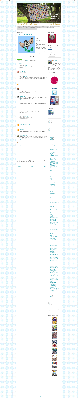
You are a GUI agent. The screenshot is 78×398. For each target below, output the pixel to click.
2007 (50, 302)
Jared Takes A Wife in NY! (53, 256)
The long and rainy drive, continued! (53, 253)
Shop (32, 26)
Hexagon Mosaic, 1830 (53, 239)
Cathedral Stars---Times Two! (53, 265)
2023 (50, 122)
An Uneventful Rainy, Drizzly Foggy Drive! (53, 287)
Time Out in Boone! (52, 161)
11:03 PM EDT (26, 108)
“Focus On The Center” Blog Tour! (54, 288)
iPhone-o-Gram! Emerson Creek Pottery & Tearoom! (54, 212)
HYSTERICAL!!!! (52, 151)
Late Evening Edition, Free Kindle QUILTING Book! (54, 206)
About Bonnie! (20, 26)
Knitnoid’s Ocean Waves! (53, 167)
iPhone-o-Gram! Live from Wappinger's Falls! (53, 283)
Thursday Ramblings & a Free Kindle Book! (54, 145)
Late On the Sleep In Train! (53, 148)
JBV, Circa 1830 (52, 247)
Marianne (21, 129)
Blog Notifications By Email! (53, 45)
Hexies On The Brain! (52, 194)
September (51, 139)
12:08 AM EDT (26, 116)
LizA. (21, 96)
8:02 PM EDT (23, 71)
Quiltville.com (25, 26)
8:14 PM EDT (25, 76)
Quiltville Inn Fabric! (32, 27)
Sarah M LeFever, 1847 (53, 251)
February (51, 295)
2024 (50, 121)
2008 (50, 301)
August (51, 140)
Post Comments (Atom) (34, 169)
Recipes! (44, 27)
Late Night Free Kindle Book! (53, 179)
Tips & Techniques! (52, 26)
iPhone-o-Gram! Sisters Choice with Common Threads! (54, 182)
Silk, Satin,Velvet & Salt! (53, 284)
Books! (29, 26)
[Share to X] (33, 60)
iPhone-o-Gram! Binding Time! (54, 162)
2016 (50, 130)
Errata (43, 26)
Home (32, 166)
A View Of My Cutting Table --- (54, 166)
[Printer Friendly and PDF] (19, 59)
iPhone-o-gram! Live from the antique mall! (53, 290)
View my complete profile (51, 73)
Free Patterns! (47, 26)
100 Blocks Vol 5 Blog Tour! (53, 278)
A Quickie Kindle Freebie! (53, 285)
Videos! (47, 27)
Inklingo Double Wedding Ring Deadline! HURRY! (54, 238)
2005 (50, 304)
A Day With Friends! (52, 158)
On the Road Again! (52, 291)
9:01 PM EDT (23, 96)
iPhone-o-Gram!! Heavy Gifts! (53, 277)
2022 (50, 123)
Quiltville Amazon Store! (37, 26)
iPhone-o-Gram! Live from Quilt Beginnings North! (54, 193)
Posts (50, 54)
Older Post (44, 166)
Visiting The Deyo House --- (53, 219)
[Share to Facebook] (34, 60)
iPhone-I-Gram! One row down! (54, 279)
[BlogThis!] (32, 60)
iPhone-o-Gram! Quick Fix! (53, 240)
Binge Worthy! (52, 27)
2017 (50, 129)
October (51, 138)
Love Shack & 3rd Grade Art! (53, 244)
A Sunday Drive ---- (52, 165)
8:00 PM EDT (25, 65)
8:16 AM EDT (28, 124)
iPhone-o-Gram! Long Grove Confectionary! (53, 221)
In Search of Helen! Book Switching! (53, 262)
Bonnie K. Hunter (55, 60)
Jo (20, 71)
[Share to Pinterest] (35, 60)
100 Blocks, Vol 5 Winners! (53, 266)
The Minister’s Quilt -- (52, 223)
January (51, 296)
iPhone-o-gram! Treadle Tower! (54, 248)
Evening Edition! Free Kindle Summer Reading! (53, 149)
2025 (50, 120)
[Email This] (31, 60)
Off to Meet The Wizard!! (53, 152)
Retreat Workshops (38, 27)
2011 (50, 297)
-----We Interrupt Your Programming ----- (52, 154)
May (50, 144)
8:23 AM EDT (26, 135)
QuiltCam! (58, 26)
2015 (50, 131)
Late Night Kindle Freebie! (53, 185)
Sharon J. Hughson (23, 124)
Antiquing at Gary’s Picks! (53, 201)
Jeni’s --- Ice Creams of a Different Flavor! (53, 184)
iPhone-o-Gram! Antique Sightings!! (53, 250)
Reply (20, 68)
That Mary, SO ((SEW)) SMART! (54, 236)
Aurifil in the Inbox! (52, 157)
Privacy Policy (20, 27)
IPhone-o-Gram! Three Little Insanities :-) (53, 271)
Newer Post (19, 166)
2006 (50, 303)
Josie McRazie (22, 135)
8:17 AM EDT (25, 129)
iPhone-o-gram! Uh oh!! (53, 224)
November (51, 137)
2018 (50, 128)
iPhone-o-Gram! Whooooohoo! (54, 257)
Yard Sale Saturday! (52, 274)
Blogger (41, 396)
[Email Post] (30, 60)
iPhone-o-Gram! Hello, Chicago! (54, 222)
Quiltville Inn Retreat (25, 27)
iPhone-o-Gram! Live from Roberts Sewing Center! (53, 209)
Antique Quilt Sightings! (53, 269)
